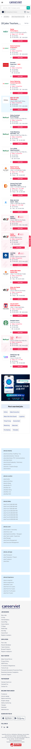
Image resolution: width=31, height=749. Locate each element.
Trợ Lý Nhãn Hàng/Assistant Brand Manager (14, 149)
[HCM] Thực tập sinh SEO (14, 355)
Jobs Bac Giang (7, 489)
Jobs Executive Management (11, 542)
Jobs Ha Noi (6, 479)
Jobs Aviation (7, 468)
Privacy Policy (5, 661)
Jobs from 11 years (8, 593)
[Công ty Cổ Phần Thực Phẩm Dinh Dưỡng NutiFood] (6, 117)
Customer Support (6, 674)
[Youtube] (7, 727)
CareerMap (4, 622)
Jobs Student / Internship (10, 529)
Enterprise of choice (11, 12)
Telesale (3, 705)
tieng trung (7, 421)
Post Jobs (4, 642)
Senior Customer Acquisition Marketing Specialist (15, 46)
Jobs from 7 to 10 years (9, 591)
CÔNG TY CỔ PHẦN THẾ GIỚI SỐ (18, 187)
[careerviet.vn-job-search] (7, 718)
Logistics (21, 416)
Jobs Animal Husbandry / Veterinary (12, 462)
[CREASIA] (6, 65)
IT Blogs (3, 626)
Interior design (5, 696)
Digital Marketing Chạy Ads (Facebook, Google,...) (13, 217)
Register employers (6, 651)
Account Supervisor (15, 63)
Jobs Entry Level (7, 531)
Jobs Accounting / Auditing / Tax (12, 453)
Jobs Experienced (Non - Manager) (12, 534)
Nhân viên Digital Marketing (15, 288)
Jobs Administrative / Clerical (11, 456)
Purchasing (7, 430)
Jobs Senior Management (10, 540)
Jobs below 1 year (8, 584)
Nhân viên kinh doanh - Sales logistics (14, 200)
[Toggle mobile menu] (2, 2)
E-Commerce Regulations (8, 665)
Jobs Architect (7, 464)
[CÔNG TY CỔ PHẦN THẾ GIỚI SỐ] (6, 186)
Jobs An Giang (7, 483)
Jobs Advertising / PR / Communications (14, 458)
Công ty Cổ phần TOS (15, 358)
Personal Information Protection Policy (11, 670)
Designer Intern (14, 320)
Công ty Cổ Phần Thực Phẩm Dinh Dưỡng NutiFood (18, 118)
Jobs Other (6, 561)
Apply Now (20, 40)
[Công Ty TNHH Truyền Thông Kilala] (6, 100)
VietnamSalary (5, 619)
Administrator (5, 709)
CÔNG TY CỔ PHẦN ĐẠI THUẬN (18, 170)
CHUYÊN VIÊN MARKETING (13, 253)
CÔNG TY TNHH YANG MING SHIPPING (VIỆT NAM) (17, 307)
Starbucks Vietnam (15, 322)
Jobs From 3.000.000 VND (10, 504)
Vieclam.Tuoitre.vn (6, 682)
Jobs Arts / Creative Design (10, 466)
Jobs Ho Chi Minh (7, 481)
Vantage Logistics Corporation (18, 256)
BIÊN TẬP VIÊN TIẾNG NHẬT (14, 98)
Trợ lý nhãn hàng (11, 337)
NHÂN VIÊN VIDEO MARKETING (15, 271)
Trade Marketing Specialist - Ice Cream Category (15, 132)
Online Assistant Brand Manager (15, 116)
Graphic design (5, 700)
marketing (7, 425)
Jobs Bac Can (7, 487)
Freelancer (4, 694)
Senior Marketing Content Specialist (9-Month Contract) (16, 82)
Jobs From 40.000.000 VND (10, 519)
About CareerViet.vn (6, 659)
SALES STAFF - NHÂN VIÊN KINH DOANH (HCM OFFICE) (15, 304)
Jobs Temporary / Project (10, 557)
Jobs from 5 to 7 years (9, 588)
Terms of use (4, 668)
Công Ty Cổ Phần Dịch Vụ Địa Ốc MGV (18, 32)
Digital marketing (6, 698)
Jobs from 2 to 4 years (9, 586)
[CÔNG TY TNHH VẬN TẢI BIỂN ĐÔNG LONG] (6, 202)
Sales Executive (14, 412)
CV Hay (3, 617)
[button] (11, 41)
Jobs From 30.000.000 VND (10, 517)
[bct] (15, 744)
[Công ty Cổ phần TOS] (6, 357)
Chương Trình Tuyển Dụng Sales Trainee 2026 (16, 184)
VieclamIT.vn (4, 684)
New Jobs (4, 615)
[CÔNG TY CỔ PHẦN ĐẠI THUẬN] (6, 169)
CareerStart (4, 633)
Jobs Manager (7, 538)
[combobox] (13, 7)
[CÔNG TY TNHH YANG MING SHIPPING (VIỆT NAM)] (6, 306)
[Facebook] (1, 727)
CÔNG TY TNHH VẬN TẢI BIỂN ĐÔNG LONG (17, 203)
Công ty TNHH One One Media (17, 220)
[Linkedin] (4, 727)
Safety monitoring (6, 703)
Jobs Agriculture (7, 460)
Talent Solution (5, 647)
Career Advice (5, 624)
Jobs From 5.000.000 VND (10, 506)
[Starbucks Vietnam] (6, 323)
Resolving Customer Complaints (9, 672)
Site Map (3, 630)
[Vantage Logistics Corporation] (6, 255)
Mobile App (4, 628)
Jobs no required (7, 580)
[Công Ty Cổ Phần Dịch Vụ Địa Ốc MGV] (6, 31)
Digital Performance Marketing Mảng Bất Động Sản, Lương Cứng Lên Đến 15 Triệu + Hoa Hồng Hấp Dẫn (16, 30)
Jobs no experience (8, 582)
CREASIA (12, 66)
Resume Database (6, 645)
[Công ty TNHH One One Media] (6, 219)
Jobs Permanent (7, 555)
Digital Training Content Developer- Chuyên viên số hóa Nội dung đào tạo (16, 167)
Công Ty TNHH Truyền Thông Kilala (17, 101)
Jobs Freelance (7, 559)
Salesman (15, 425)
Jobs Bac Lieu (7, 491)
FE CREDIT (13, 49)
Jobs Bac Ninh (7, 494)
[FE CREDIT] (6, 48)
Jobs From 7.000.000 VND (10, 508)
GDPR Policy (4, 663)
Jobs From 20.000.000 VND (10, 515)
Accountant (16, 421)
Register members (6, 635)
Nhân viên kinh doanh (10, 416)
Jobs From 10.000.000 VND (10, 510)
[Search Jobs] (28, 7)
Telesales (15, 430)
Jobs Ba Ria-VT (7, 485)
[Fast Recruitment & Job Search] (15, 2)
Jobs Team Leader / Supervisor (11, 536)
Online (6, 412)
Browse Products (5, 649)
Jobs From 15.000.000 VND (10, 513)
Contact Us (4, 686)
